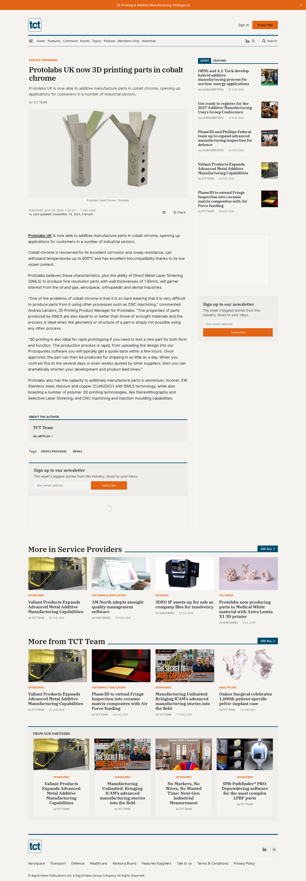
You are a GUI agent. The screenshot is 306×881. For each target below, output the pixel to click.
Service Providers (43, 60)
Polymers (226, 595)
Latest (204, 60)
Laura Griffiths (213, 89)
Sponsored (36, 595)
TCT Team (40, 102)
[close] (301, 5)
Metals (77, 451)
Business (161, 595)
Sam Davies (103, 618)
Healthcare (227, 687)
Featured (219, 60)
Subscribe (109, 485)
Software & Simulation (109, 595)
